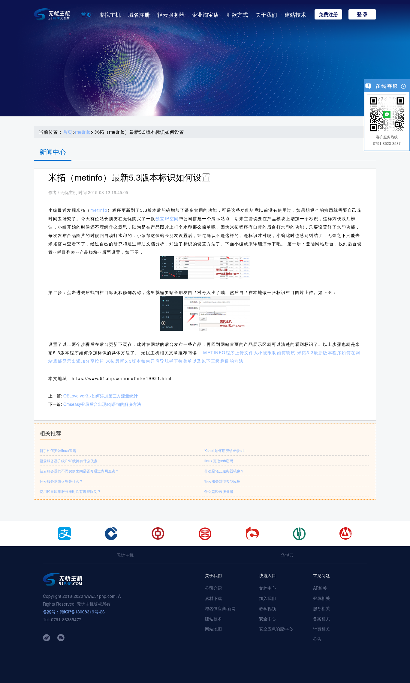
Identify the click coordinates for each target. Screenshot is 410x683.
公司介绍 (213, 588)
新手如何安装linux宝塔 (58, 450)
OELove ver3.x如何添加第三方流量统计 (100, 396)
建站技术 (295, 14)
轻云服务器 (170, 14)
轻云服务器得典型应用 (222, 481)
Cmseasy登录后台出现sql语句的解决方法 (102, 404)
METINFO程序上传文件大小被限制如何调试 (249, 352)
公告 (317, 639)
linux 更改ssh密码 (218, 460)
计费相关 (321, 629)
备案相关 (321, 618)
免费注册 (328, 14)
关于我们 (266, 14)
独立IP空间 (167, 218)
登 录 (362, 14)
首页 (86, 14)
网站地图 (213, 629)
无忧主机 (125, 555)
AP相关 (320, 588)
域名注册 (139, 14)
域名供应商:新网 (220, 608)
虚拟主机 (110, 14)
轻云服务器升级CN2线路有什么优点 (69, 460)
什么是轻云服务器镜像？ (224, 470)
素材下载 (213, 598)
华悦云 (287, 555)
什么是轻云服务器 (218, 491)
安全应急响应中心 (276, 629)
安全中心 (267, 618)
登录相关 (321, 598)
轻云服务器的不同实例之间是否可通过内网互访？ (79, 470)
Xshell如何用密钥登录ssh (225, 450)
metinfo (83, 132)
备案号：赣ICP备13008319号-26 (74, 612)
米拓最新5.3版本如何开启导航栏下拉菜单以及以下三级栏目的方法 (175, 361)
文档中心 (267, 588)
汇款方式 (237, 14)
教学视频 (267, 608)
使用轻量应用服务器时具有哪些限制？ (70, 491)
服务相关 (321, 608)
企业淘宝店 (205, 14)
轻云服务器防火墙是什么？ (61, 481)
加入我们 (267, 598)
